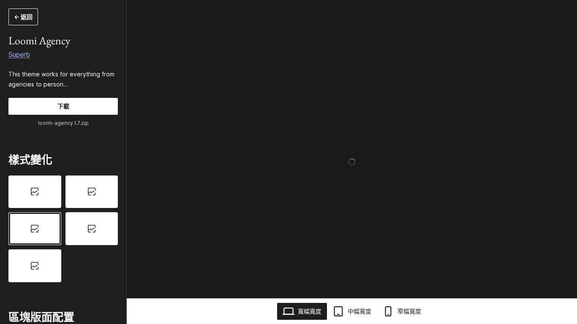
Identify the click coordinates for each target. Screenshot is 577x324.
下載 (63, 106)
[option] (34, 192)
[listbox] (63, 229)
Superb (19, 54)
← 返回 (23, 16)
